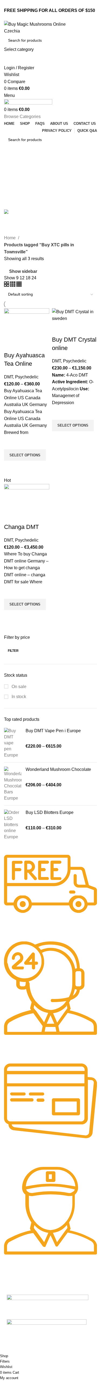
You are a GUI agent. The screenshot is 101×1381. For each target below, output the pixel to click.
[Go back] (11, 163)
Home (10, 237)
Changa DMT (21, 526)
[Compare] (11, 344)
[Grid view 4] (19, 285)
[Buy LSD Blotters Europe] (13, 825)
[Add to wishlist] (11, 442)
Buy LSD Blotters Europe (50, 812)
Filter (13, 651)
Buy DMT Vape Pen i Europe (53, 730)
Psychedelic (27, 377)
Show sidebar (23, 271)
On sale (18, 686)
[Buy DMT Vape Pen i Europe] (13, 743)
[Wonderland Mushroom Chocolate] (13, 784)
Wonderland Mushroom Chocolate (58, 769)
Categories (15, 190)
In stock (18, 696)
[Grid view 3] (13, 285)
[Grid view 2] (7, 285)
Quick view (11, 467)
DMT (8, 377)
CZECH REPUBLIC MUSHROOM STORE (37, 1350)
